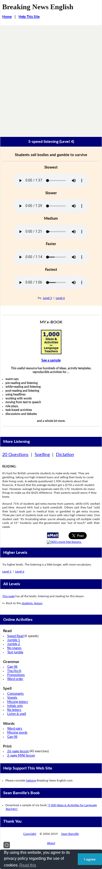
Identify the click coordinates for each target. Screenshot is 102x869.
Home (7, 17)
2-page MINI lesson (21, 755)
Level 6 (60, 297)
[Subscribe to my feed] (64, 541)
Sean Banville (70, 833)
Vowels (12, 697)
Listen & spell (16, 714)
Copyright (29, 833)
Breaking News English (37, 7)
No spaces (14, 648)
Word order (15, 679)
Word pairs (14, 728)
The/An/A (14, 671)
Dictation (65, 455)
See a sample (51, 360)
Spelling (42, 455)
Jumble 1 (13, 640)
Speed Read (15, 636)
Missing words (17, 732)
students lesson (32, 603)
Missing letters (17, 702)
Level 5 (47, 297)
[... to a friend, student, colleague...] (53, 534)
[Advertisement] (51, 79)
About (51, 843)
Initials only (15, 706)
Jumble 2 (13, 644)
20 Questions (15, 455)
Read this (27, 865)
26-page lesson (18, 751)
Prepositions (16, 675)
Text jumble (15, 652)
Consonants (15, 693)
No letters (14, 710)
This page (8, 596)
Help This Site (29, 17)
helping (31, 780)
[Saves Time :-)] (51, 342)
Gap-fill (12, 667)
